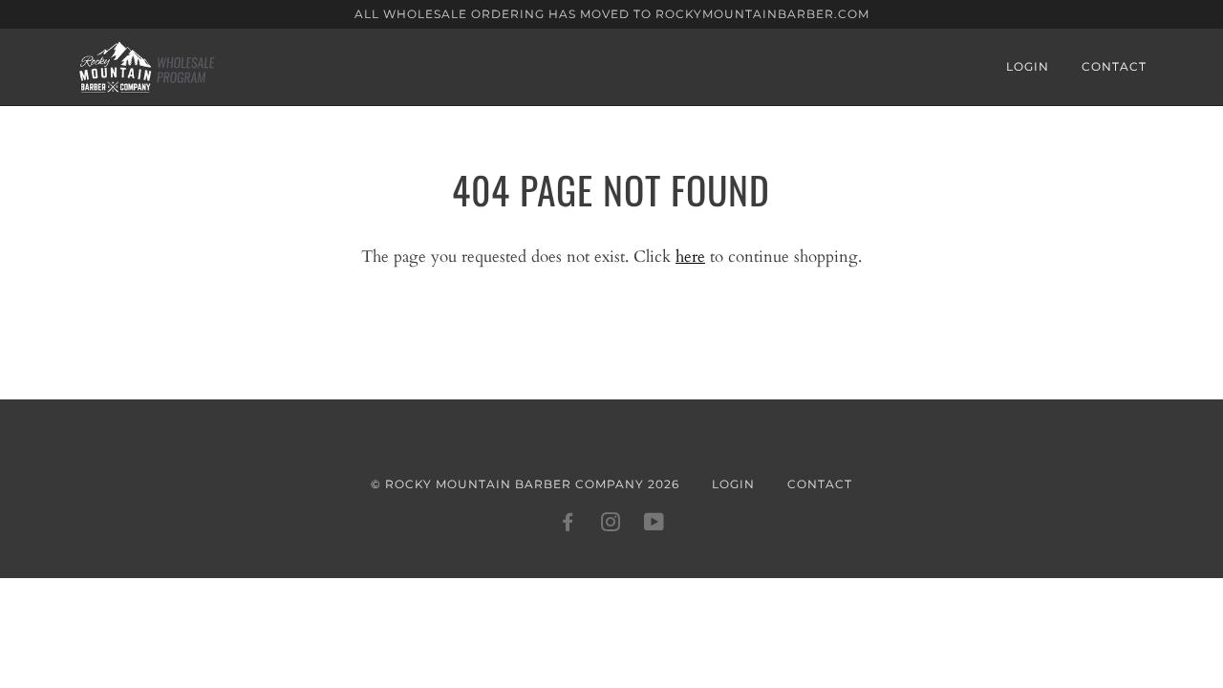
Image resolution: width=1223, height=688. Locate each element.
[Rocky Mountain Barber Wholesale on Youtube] (654, 525)
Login (1027, 66)
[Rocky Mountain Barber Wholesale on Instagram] (611, 525)
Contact (1114, 66)
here (690, 257)
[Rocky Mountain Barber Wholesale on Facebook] (568, 525)
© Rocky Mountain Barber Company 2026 (525, 484)
